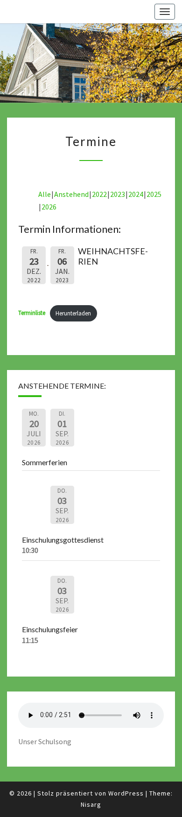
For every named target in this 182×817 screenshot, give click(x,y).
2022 (99, 194)
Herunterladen (73, 313)
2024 (135, 194)
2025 (154, 194)
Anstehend (71, 194)
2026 (49, 206)
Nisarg (91, 804)
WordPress (126, 793)
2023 (117, 194)
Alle (44, 194)
